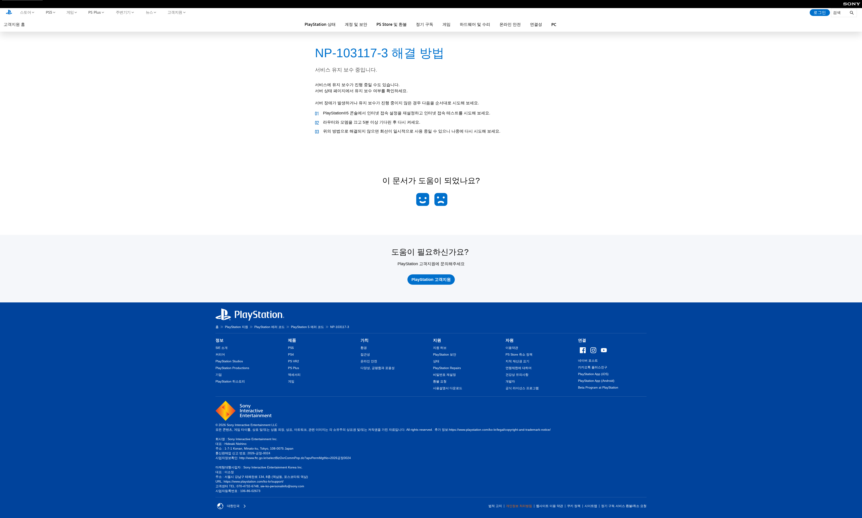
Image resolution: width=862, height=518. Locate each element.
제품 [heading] (292, 340)
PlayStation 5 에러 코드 (307, 327)
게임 (70, 12)
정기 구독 (424, 24)
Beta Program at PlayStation (598, 387)
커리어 (220, 354)
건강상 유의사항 (517, 374)
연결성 (536, 24)
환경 (364, 348)
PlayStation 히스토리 (230, 381)
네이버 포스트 (588, 360)
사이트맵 (591, 506)
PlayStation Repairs (447, 368)
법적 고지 (495, 506)
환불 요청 (439, 381)
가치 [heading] (365, 340)
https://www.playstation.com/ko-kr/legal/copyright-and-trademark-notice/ (500, 429)
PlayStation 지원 (236, 327)
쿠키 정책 (574, 506)
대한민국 (233, 506)
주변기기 (123, 12)
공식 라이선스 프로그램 (522, 388)
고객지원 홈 (14, 24)
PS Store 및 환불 (391, 24)
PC (553, 24)
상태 (436, 361)
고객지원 (174, 12)
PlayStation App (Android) (596, 380)
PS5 (49, 12)
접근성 (365, 354)
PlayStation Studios (229, 361)
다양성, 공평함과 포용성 (378, 368)
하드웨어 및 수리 (475, 24)
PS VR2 (293, 361)
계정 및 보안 (356, 24)
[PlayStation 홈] (9, 12)
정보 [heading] (220, 340)
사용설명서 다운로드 (447, 388)
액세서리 (294, 374)
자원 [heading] (510, 340)
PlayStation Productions (232, 368)
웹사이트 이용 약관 (549, 506)
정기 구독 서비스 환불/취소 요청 (623, 506)
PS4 (291, 354)
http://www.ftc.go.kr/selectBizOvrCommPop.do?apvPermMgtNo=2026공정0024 (295, 458)
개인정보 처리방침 (519, 506)
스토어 (25, 12)
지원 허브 (439, 348)
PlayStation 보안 (444, 354)
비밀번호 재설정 (444, 374)
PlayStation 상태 (320, 24)
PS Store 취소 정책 (519, 354)
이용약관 (512, 348)
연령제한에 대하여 (519, 368)
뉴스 (149, 12)
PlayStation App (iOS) (593, 374)
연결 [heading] (582, 340)
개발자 (510, 381)
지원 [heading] (437, 340)
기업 (219, 374)
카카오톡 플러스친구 (592, 367)
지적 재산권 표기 (517, 361)
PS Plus (94, 12)
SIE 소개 (222, 348)
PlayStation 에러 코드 (269, 327)
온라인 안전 (510, 24)
